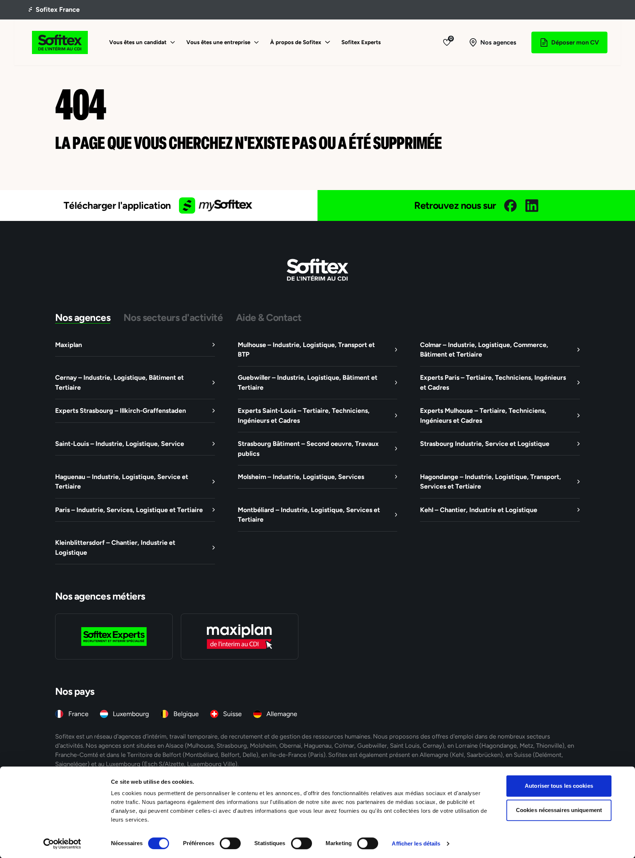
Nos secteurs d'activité (173, 317)
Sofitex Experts (361, 42)
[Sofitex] (60, 42)
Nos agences (82, 317)
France (78, 714)
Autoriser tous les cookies (559, 786)
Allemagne (281, 714)
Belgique (186, 714)
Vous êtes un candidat (137, 42)
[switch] (230, 843)
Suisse (232, 714)
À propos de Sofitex (295, 42)
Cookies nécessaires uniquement (559, 810)
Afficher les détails (416, 843)
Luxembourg (131, 714)
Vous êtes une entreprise (218, 42)
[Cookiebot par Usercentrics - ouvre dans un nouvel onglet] (62, 843)
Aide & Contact (269, 317)
